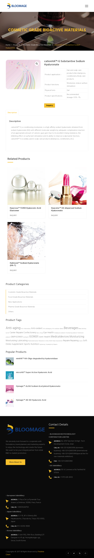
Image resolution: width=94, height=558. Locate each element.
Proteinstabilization (33, 341)
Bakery (61, 329)
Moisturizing (76, 336)
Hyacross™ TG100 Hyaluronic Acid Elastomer (25, 209)
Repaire (66, 340)
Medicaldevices (60, 336)
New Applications (15, 302)
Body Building (82, 329)
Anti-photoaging (47, 329)
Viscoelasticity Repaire (51, 344)
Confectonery (29, 332)
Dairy (38, 333)
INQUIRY (13, 215)
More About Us (15, 462)
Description (12, 112)
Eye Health (48, 332)
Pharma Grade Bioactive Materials (21, 306)
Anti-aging (13, 328)
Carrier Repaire (16, 332)
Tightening (42, 344)
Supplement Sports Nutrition (25, 344)
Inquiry (49, 105)
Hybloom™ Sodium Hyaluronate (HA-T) (24, 264)
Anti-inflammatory (26, 329)
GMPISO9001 (17, 337)
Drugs (41, 333)
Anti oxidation (55, 329)
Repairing (74, 340)
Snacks (81, 341)
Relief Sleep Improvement (56, 341)
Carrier (7, 333)
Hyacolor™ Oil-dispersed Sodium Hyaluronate (66, 209)
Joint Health (44, 337)
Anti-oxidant (36, 328)
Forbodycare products (59, 333)
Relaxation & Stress (44, 341)
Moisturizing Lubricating (17, 340)
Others (10, 311)
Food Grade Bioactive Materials (20, 297)
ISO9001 (33, 336)
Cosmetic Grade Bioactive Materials (22, 292)
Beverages (71, 328)
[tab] (12, 112)
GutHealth (26, 337)
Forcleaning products (71, 333)
